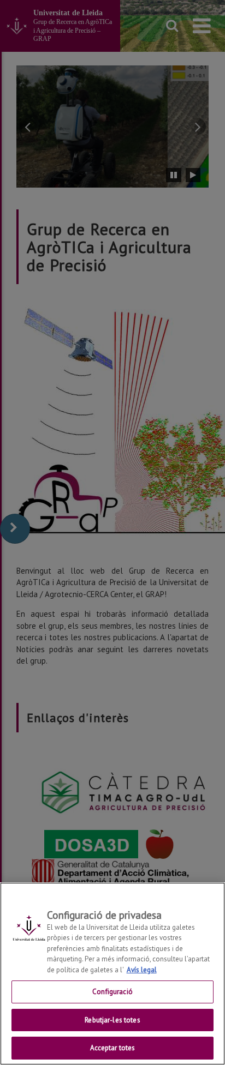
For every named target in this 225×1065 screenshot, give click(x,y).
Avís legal (142, 969)
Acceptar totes (112, 1047)
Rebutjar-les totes (112, 1020)
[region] (112, 973)
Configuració (112, 991)
